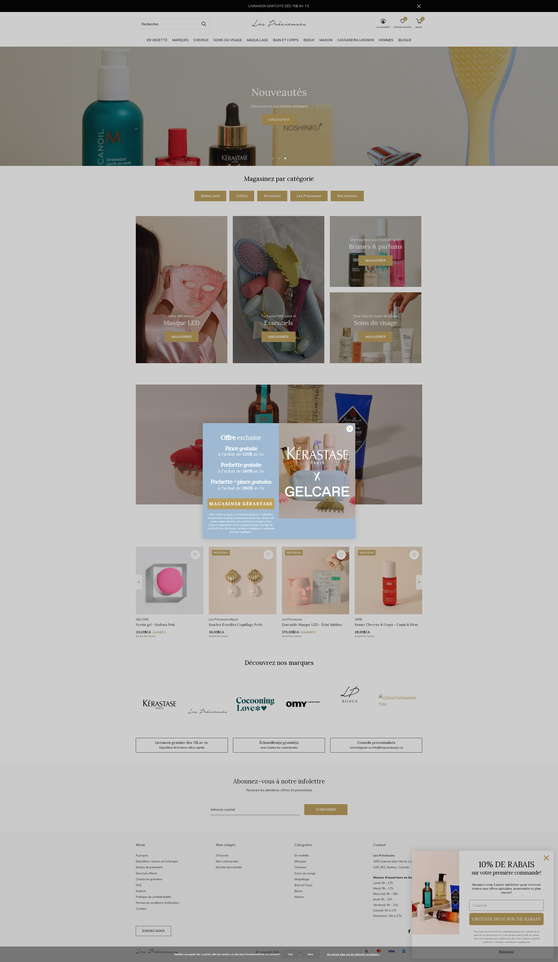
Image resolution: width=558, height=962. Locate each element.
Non (310, 954)
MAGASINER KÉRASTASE (241, 503)
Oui (290, 954)
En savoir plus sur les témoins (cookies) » (353, 954)
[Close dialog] (350, 428)
